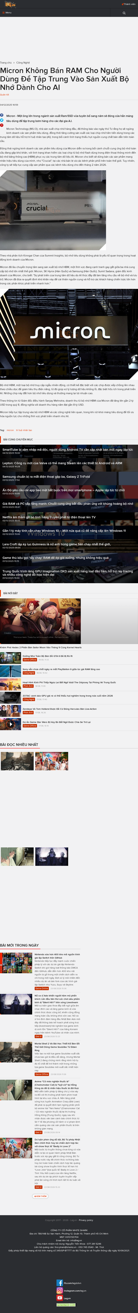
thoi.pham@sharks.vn (65, 1247)
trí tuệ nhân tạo (24, 430)
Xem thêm (41, 1196)
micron (10, 430)
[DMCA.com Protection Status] (66, 1305)
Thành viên (129, 4)
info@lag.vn (76, 1240)
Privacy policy (86, 1220)
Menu (8, 12)
